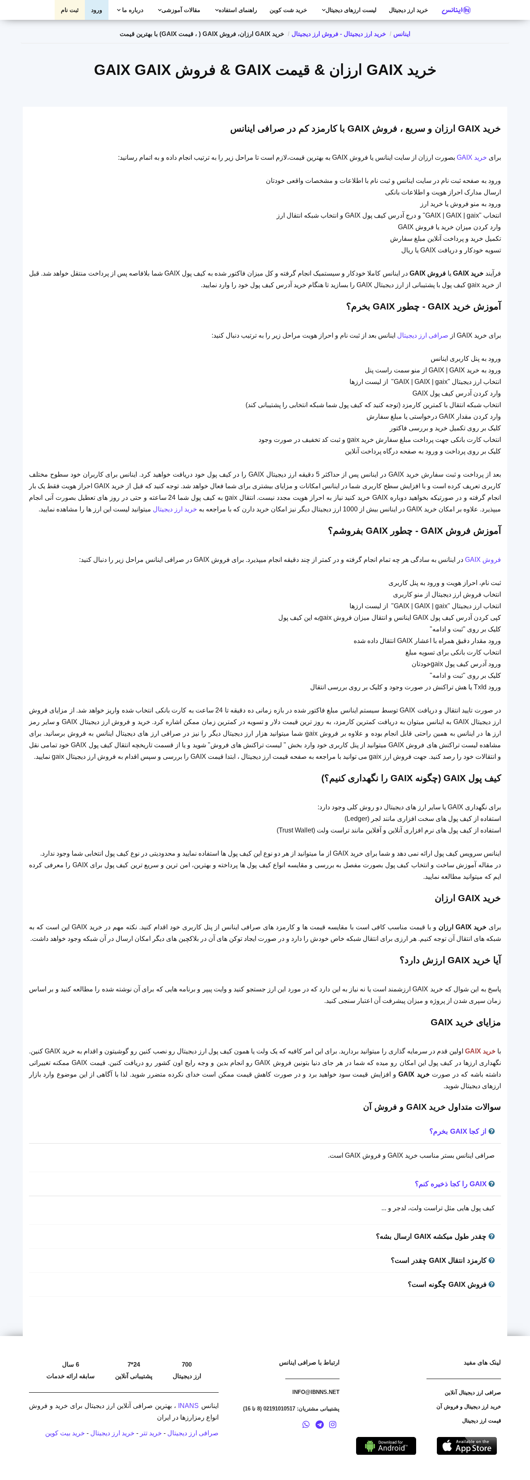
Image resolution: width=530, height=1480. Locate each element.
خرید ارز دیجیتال (408, 10)
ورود (96, 10)
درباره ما (131, 10)
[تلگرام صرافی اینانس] (319, 1426)
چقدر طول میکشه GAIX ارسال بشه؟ (432, 1236)
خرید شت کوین (288, 10)
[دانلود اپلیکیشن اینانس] (386, 1445)
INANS (188, 1405)
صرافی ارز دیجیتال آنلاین (473, 1392)
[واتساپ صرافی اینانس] (305, 1426)
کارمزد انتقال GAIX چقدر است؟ (440, 1260)
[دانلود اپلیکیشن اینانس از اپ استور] (467, 1445)
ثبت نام (70, 10)
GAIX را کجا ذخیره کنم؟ (452, 1184)
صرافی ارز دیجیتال (422, 335)
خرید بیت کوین (65, 1433)
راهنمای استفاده (238, 10)
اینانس (401, 33)
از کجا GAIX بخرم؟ (459, 1131)
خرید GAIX (472, 157)
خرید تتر (151, 1433)
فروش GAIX (483, 559)
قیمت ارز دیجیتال (481, 1421)
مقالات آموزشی (180, 10)
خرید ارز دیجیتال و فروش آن (468, 1406)
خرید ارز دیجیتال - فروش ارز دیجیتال (339, 33)
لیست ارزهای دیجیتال (350, 10)
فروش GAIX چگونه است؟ (448, 1284)
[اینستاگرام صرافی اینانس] (332, 1426)
